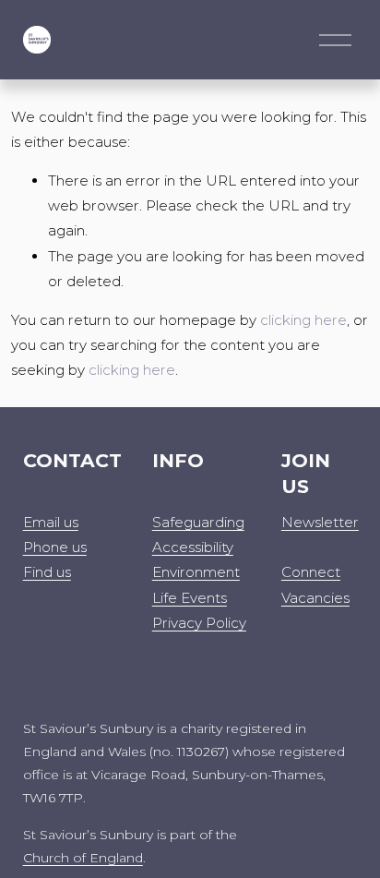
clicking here (303, 320)
